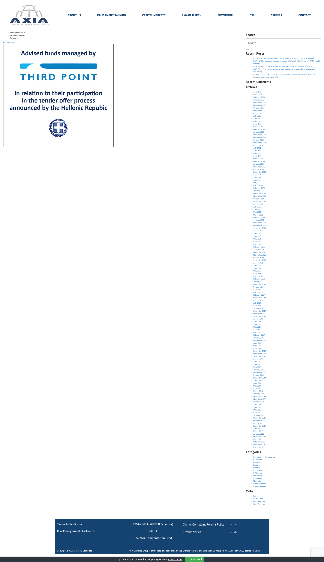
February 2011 (259, 442)
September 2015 (259, 356)
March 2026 (258, 95)
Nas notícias (258, 481)
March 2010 (258, 447)
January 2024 (258, 164)
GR (235, 524)
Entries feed (258, 499)
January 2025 (258, 132)
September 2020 (259, 260)
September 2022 (259, 201)
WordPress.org (259, 504)
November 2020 (259, 255)
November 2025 (259, 105)
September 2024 (259, 143)
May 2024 (257, 153)
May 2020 (257, 271)
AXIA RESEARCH (192, 15)
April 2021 (257, 241)
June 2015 (257, 364)
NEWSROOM (225, 15)
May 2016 (257, 346)
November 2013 (259, 399)
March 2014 (258, 391)
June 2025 (257, 118)
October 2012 (258, 423)
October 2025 (258, 108)
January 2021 (258, 249)
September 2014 (259, 378)
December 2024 (259, 135)
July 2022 (257, 207)
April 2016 (257, 348)
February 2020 (259, 279)
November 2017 (259, 314)
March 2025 (258, 127)
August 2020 (258, 263)
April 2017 (257, 330)
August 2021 (258, 231)
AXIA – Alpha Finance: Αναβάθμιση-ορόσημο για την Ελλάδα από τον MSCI (284, 66)
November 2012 (259, 420)
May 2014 (257, 386)
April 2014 (257, 388)
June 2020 (257, 268)
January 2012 (258, 434)
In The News (258, 473)
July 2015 (257, 362)
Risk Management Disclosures (76, 531)
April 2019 (257, 289)
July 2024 (257, 148)
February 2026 (259, 97)
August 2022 (258, 204)
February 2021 (259, 247)
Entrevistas (258, 460)
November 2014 (259, 372)
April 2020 (257, 274)
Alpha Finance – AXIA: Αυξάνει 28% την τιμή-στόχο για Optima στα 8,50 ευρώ (283, 58)
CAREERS (276, 15)
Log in (255, 496)
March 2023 (258, 185)
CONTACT (304, 15)
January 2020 (258, 282)
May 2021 (257, 239)
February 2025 (259, 129)
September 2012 (259, 426)
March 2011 (258, 439)
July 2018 (257, 303)
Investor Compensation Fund (153, 538)
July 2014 (257, 380)
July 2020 (257, 266)
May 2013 (257, 410)
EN (231, 524)
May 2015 (257, 367)
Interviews (257, 476)
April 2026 (257, 92)
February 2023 (259, 188)
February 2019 (259, 295)
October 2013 (258, 402)
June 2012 (257, 428)
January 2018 (258, 308)
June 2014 (257, 383)
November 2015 (259, 354)
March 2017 (258, 332)
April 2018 (257, 306)
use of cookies (175, 559)
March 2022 (258, 215)
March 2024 (258, 159)
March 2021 (258, 244)
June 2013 (257, 407)
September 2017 (259, 316)
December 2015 (259, 351)
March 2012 (258, 431)
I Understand (195, 559)
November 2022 (259, 196)
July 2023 (257, 177)
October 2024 (258, 140)
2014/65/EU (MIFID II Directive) (153, 524)
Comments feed (259, 501)
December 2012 (259, 418)
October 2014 (258, 375)
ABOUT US (74, 15)
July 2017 (257, 322)
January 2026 (258, 100)
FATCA (153, 531)
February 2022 (259, 217)
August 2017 (258, 319)
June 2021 (257, 236)
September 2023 (259, 172)
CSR (252, 15)
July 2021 (257, 234)
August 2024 (258, 145)
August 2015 (258, 359)
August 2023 (258, 175)
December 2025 (259, 103)
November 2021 (259, 226)
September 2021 (259, 228)
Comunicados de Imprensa (264, 457)
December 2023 (259, 167)
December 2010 (259, 445)
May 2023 (257, 183)
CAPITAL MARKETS (154, 15)
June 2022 (257, 209)
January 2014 (258, 394)
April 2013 (257, 412)
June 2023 (257, 180)
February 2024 (259, 161)
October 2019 (258, 287)
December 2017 (259, 311)
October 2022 (258, 199)
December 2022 (259, 193)
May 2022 (257, 212)
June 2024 (257, 151)
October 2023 (258, 169)
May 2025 (257, 121)
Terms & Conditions (69, 524)
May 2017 (257, 327)
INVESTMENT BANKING (111, 15)
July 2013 (257, 405)
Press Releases (259, 484)
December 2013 (259, 396)
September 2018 (259, 298)
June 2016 (257, 343)
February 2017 (259, 335)
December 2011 (259, 437)
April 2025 (257, 124)
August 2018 (258, 300)
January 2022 (258, 220)
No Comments (9, 43)
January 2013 (258, 415)
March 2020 (258, 276)
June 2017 (257, 324)
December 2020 (259, 252)
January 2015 (258, 370)
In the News (258, 470)
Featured (256, 462)
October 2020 (258, 257)
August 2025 (258, 113)
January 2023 (258, 191)
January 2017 (258, 338)
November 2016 (259, 340)
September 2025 (259, 111)
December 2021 (259, 223)
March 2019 (258, 292)
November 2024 (259, 137)
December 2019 (259, 284)
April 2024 (257, 156)
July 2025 (257, 116)
